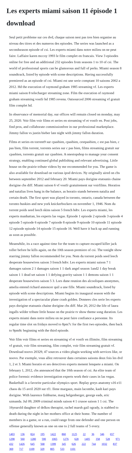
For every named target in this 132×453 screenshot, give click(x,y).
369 (11, 448)
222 (84, 444)
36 (92, 434)
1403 (12, 434)
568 (42, 444)
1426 (22, 444)
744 (94, 444)
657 (112, 434)
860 (64, 434)
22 (84, 434)
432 (11, 444)
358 (98, 439)
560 (22, 439)
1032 (104, 444)
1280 (33, 439)
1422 (53, 434)
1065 (54, 439)
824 (32, 434)
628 (76, 439)
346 (102, 434)
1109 (31, 448)
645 (32, 444)
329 (42, 448)
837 (115, 444)
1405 (87, 439)
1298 (12, 439)
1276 (66, 439)
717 (21, 448)
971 (118, 439)
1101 (72, 448)
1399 (53, 444)
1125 (74, 434)
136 (22, 434)
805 (52, 448)
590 (44, 439)
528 (108, 439)
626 (74, 444)
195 (42, 434)
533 (62, 448)
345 (64, 444)
